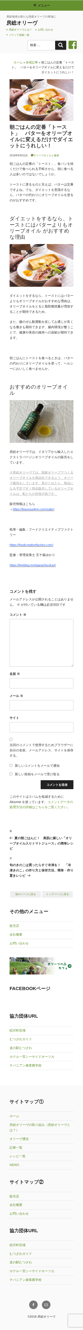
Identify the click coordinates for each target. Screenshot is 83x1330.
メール (16, 696)
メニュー (44, 5)
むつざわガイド (21, 1039)
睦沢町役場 (18, 1030)
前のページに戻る (25, 894)
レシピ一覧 (18, 1156)
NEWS (14, 1165)
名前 (15, 674)
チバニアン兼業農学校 (26, 1065)
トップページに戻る (57, 894)
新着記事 (32, 62)
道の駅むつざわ (21, 1048)
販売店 (14, 926)
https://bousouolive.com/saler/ (33, 509)
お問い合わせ (45, 29)
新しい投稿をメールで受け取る (37, 774)
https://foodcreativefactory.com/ (31, 545)
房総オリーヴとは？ (20, 29)
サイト (14, 718)
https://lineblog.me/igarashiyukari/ (33, 565)
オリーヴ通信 (19, 1139)
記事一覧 (16, 1147)
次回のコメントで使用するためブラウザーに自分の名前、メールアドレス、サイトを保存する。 (41, 750)
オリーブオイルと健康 (46, 155)
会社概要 (16, 934)
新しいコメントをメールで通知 (37, 765)
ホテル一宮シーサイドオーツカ (32, 1056)
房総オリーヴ (22, 23)
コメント (18, 614)
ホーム (18, 62)
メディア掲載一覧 (18, 35)
